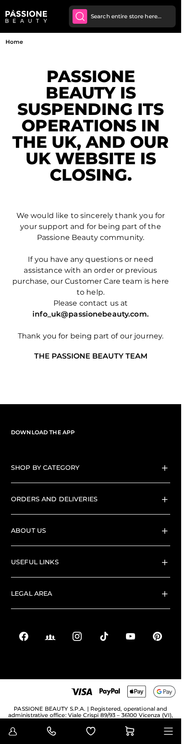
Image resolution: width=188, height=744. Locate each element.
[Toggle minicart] (129, 731)
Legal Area (31, 593)
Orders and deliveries (54, 499)
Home (14, 41)
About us (28, 530)
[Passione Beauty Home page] (26, 16)
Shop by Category (45, 467)
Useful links (35, 562)
